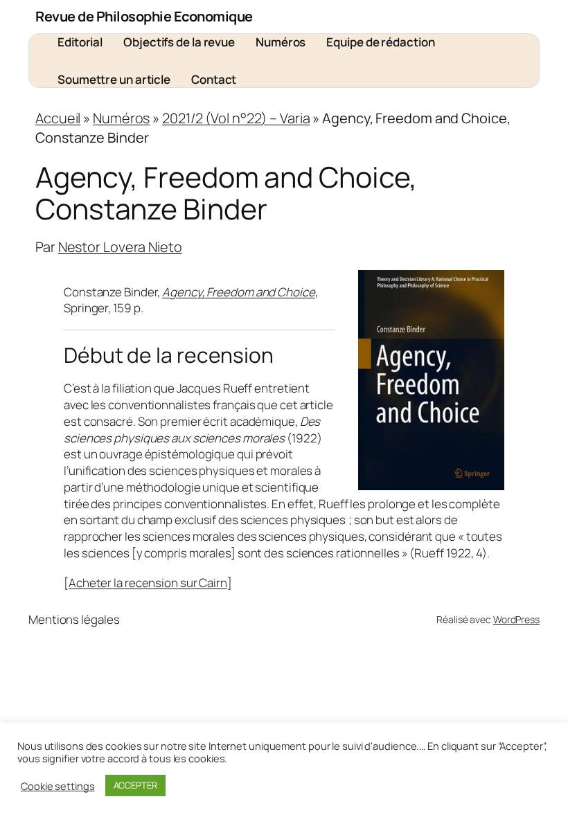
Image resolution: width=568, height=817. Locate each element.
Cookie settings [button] (58, 786)
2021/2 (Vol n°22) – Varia (236, 118)
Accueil (57, 118)
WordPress (516, 619)
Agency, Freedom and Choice (238, 292)
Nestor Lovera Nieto (120, 246)
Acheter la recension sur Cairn (148, 583)
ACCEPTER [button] (135, 785)
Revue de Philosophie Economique (144, 16)
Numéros (121, 118)
